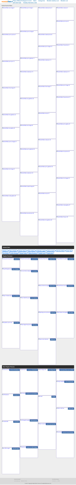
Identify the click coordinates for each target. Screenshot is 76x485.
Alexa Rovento (33, 253)
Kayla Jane (50, 253)
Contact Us (54, 481)
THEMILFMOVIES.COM (30, 3)
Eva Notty (5, 253)
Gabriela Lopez (41, 251)
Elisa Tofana (31, 251)
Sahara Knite (51, 251)
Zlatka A (5, 251)
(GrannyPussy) (17, 481)
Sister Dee (69, 251)
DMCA (58, 481)
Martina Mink (60, 251)
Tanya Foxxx (23, 253)
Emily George (14, 253)
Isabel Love (42, 253)
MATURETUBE (17, 3)
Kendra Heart (22, 251)
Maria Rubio (12, 251)
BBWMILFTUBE (24, 481)
